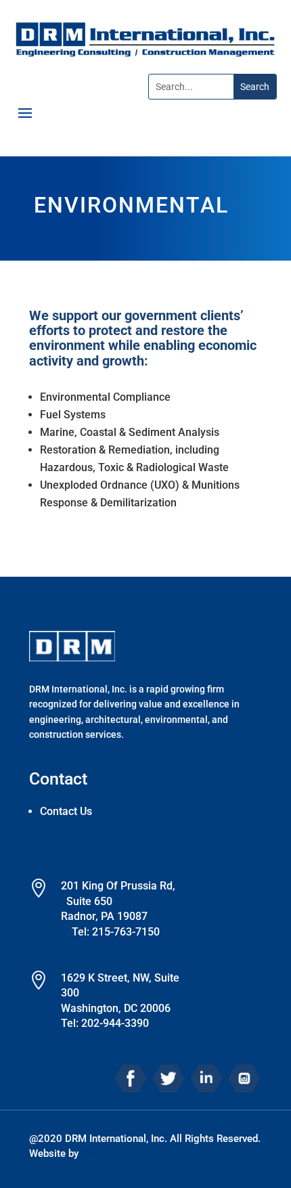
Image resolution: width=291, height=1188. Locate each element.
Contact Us (66, 811)
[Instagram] (244, 1077)
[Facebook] (130, 1077)
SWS (91, 1153)
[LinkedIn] (206, 1077)
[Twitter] (168, 1077)
